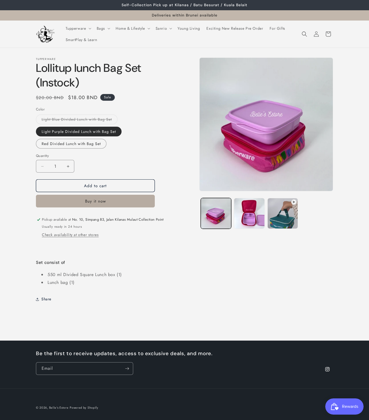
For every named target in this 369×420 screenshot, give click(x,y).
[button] (77, 28)
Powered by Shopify (84, 407)
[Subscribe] (127, 368)
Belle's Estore (59, 407)
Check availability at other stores (70, 234)
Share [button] (46, 299)
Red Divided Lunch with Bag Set (71, 143)
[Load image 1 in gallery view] (216, 213)
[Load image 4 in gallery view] (249, 213)
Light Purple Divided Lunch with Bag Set (79, 131)
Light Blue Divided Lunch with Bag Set (80, 120)
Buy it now (95, 201)
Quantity (42, 155)
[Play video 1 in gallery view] (282, 213)
